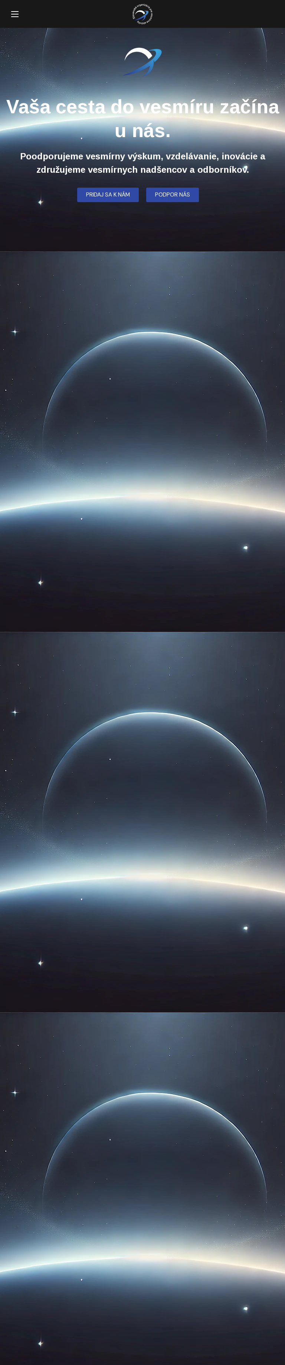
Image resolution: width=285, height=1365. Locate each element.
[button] (271, 14)
